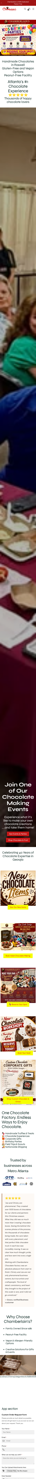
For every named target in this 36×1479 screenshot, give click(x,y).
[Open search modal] (25, 9)
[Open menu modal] (33, 9)
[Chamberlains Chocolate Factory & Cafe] (9, 9)
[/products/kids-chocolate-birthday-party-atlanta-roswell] (18, 38)
